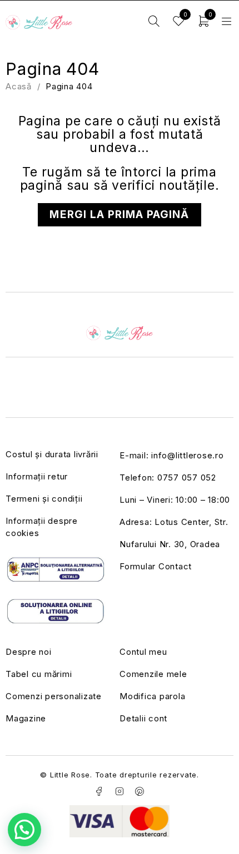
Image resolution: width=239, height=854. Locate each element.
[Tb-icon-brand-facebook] (98, 791)
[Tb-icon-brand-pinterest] (140, 791)
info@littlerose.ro (187, 455)
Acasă (19, 86)
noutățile (187, 185)
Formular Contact (156, 566)
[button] (24, 829)
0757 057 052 (186, 477)
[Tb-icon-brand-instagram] (119, 791)
